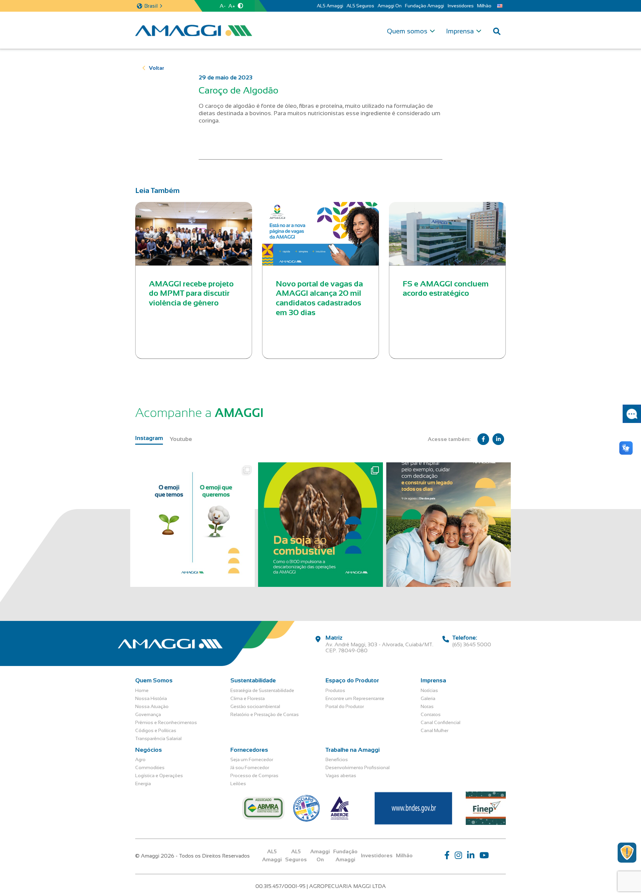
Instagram (149, 438)
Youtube (181, 439)
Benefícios (337, 759)
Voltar (156, 68)
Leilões (238, 783)
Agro (140, 759)
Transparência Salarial (158, 738)
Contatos (431, 714)
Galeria (428, 698)
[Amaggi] (193, 30)
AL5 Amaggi (330, 5)
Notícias (429, 690)
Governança (148, 714)
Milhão (484, 5)
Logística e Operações (159, 775)
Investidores (460, 5)
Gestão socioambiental (255, 706)
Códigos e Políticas (155, 730)
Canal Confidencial (440, 722)
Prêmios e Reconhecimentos (166, 722)
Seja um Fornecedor (251, 759)
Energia (143, 783)
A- (223, 6)
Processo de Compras (254, 775)
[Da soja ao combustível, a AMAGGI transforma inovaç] (320, 524)
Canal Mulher (434, 730)
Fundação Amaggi (424, 5)
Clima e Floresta (247, 698)
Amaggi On (390, 5)
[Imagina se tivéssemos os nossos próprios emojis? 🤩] (192, 524)
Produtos (335, 690)
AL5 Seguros (360, 5)
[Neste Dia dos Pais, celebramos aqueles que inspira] (448, 524)
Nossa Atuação (152, 706)
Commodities (150, 767)
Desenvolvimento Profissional (358, 767)
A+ (231, 6)
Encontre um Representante (355, 698)
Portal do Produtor (345, 706)
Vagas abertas (341, 775)
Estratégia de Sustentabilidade (262, 690)
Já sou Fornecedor (249, 767)
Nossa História (151, 698)
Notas (427, 706)
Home (142, 690)
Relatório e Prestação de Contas (264, 714)
